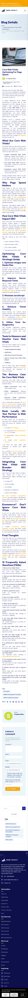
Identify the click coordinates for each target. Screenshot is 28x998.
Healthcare (7, 973)
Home (3, 25)
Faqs (2, 913)
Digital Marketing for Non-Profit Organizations (11, 82)
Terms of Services (6, 910)
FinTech (6, 979)
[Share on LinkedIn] (16, 702)
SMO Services (5, 928)
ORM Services (5, 934)
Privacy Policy (5, 907)
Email (7, 760)
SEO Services (5, 924)
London (3, 945)
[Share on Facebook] (7, 702)
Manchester (4, 952)
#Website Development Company (12, 835)
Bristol (3, 965)
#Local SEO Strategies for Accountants (13, 830)
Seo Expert (6, 691)
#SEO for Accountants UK (13, 827)
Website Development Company (12, 694)
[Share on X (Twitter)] (10, 702)
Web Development (6, 937)
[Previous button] (3, 1)
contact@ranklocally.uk (11, 879)
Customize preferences (14, 994)
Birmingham (4, 949)
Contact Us (4, 903)
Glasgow (3, 955)
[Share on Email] (22, 702)
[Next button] (1, 1)
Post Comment (11, 789)
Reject (5, 994)
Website (7, 767)
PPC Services (5, 931)
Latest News (4, 897)
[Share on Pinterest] (13, 702)
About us (3, 894)
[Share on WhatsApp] (19, 702)
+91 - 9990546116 (9, 876)
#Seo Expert (9, 839)
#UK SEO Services (11, 823)
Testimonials (4, 900)
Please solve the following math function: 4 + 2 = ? (12, 780)
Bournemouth (5, 962)
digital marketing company (11, 697)
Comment (8, 744)
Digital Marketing (6, 921)
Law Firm (6, 983)
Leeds (2, 958)
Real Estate (7, 976)
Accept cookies (22, 994)
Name (7, 754)
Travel (5, 986)
